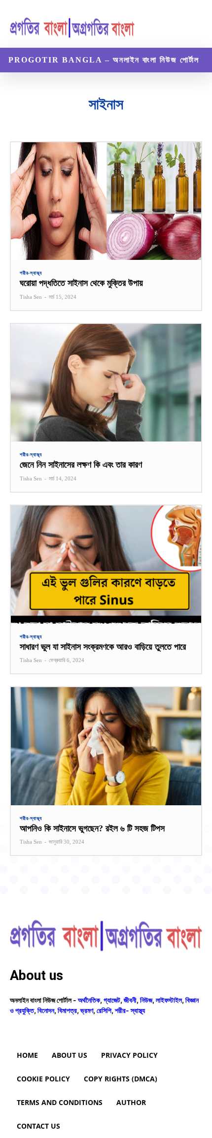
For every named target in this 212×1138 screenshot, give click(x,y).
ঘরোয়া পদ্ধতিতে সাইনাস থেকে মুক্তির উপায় (81, 283)
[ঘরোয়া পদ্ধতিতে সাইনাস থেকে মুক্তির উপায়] (106, 201)
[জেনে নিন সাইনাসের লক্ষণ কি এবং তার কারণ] (106, 383)
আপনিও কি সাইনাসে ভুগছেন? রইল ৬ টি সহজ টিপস (92, 828)
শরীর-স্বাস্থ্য (31, 273)
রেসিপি (104, 1010)
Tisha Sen (31, 297)
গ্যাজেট (112, 1000)
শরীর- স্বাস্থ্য (130, 1010)
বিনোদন (45, 1010)
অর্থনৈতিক (89, 1000)
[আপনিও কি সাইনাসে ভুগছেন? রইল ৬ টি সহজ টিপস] (106, 746)
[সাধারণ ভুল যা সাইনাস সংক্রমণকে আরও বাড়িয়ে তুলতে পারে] (106, 564)
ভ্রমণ (86, 1010)
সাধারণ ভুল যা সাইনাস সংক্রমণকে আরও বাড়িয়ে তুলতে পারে (103, 647)
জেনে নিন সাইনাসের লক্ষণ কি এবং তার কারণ (81, 465)
